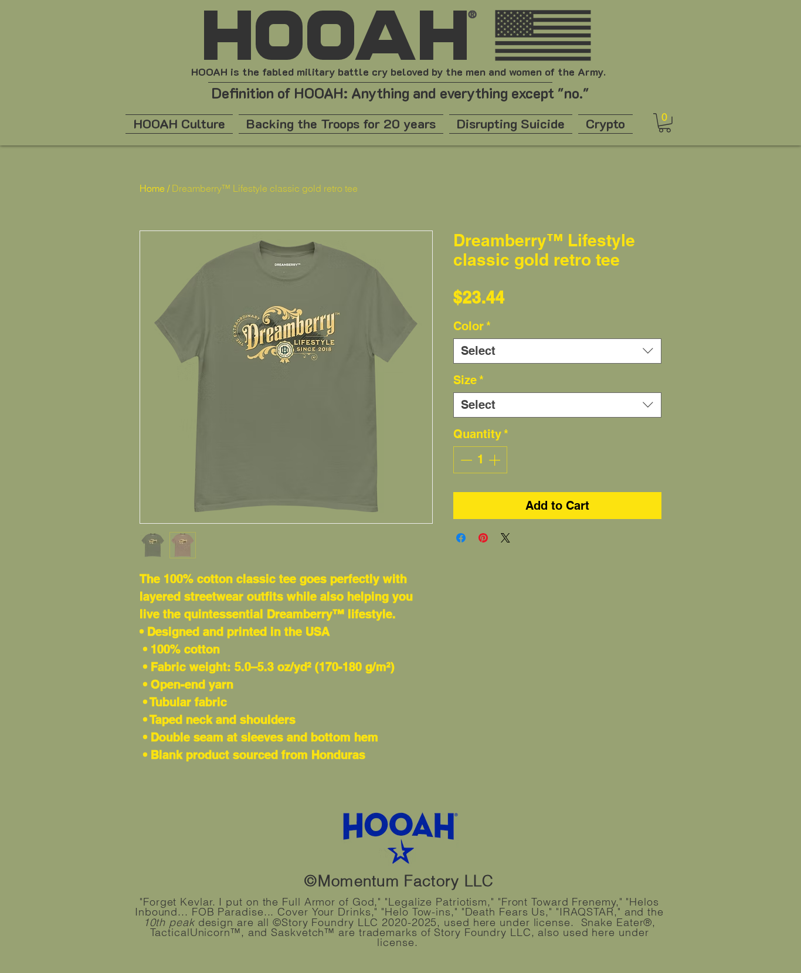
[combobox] (557, 351)
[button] (664, 123)
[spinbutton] (480, 460)
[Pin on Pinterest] (483, 538)
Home (152, 188)
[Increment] (495, 460)
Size (468, 380)
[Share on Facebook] (461, 538)
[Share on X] (505, 538)
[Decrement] (465, 460)
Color (472, 326)
